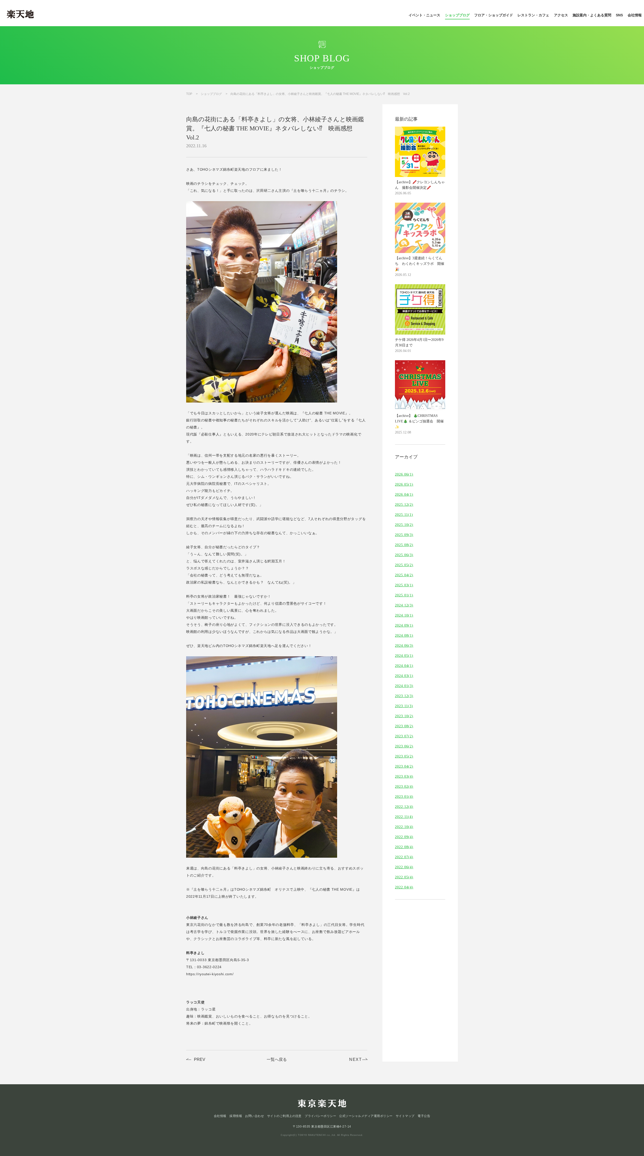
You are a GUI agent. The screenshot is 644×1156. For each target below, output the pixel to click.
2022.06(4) (404, 867)
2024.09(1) (404, 625)
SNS (619, 15)
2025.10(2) (404, 525)
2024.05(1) (404, 656)
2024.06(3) (404, 645)
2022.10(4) (404, 827)
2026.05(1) (404, 484)
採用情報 (235, 1115)
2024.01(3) (404, 686)
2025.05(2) (404, 565)
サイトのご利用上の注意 (284, 1115)
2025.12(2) (404, 505)
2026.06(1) (404, 474)
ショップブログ (457, 15)
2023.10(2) (404, 716)
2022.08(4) (404, 847)
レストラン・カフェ (533, 15)
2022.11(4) (404, 817)
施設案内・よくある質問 (592, 15)
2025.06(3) (404, 555)
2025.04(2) (404, 575)
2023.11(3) (404, 706)
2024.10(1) (404, 615)
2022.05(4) (404, 877)
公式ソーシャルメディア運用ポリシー (365, 1115)
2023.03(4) (404, 776)
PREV (199, 1060)
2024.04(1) (404, 666)
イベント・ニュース (424, 15)
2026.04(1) (404, 494)
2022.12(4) (404, 807)
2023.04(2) (404, 766)
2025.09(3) (404, 535)
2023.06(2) (404, 746)
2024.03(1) (404, 676)
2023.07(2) (404, 736)
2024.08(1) (404, 635)
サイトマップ (405, 1115)
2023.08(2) (404, 726)
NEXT (355, 1060)
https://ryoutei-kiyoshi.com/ (210, 974)
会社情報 (635, 15)
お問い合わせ (254, 1115)
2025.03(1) (404, 585)
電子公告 (424, 1115)
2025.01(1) (404, 595)
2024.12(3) (404, 605)
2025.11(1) (404, 515)
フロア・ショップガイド (493, 15)
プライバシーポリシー (320, 1115)
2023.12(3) (404, 696)
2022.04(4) (404, 887)
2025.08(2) (404, 545)
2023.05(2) (404, 756)
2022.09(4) (404, 837)
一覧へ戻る (277, 1060)
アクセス (561, 15)
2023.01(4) (404, 797)
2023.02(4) (404, 786)
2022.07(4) (404, 857)
